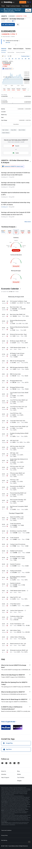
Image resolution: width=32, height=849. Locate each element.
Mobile (19, 774)
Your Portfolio (20, 777)
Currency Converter (20, 52)
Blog (18, 771)
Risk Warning (4, 840)
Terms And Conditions (6, 830)
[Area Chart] (5, 56)
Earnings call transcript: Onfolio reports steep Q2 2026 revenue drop (15, 183)
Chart (9, 48)
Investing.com (4, 206)
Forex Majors (25, 6)
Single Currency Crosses (13, 6)
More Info (8, 42)
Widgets (19, 780)
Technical (28, 48)
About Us (3, 771)
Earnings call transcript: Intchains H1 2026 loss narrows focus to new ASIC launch (15, 174)
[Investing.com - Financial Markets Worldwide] (9, 2)
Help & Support (5, 777)
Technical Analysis (8, 227)
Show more (28, 221)
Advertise (3, 774)
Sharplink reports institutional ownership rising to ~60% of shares (15, 203)
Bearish (17, 146)
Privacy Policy (4, 835)
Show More (16, 124)
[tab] (10, 232)
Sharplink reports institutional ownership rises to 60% (15, 193)
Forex (3, 6)
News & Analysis (18, 48)
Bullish (17, 153)
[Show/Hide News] (10, 56)
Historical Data (11, 52)
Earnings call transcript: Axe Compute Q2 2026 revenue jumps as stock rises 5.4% (15, 213)
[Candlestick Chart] (3, 56)
